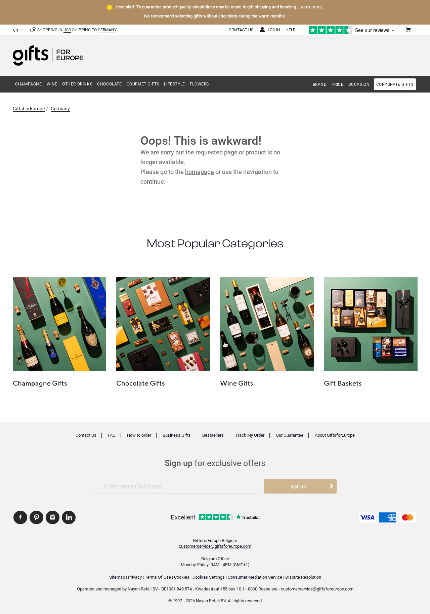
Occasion (359, 84)
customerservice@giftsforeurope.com (215, 546)
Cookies (181, 577)
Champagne (28, 84)
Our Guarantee (289, 435)
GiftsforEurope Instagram (52, 517)
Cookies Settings (208, 577)
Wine (52, 84)
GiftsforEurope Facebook (20, 517)
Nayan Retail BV (143, 588)
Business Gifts (177, 435)
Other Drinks (77, 84)
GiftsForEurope (29, 108)
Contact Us (241, 30)
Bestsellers (213, 435)
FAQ (112, 435)
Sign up (298, 486)
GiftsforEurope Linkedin (69, 517)
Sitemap (117, 577)
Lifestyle (174, 84)
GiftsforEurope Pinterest (36, 517)
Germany (107, 30)
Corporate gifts (395, 84)
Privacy (135, 577)
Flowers (199, 84)
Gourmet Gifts (143, 84)
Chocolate (109, 84)
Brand (320, 84)
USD (67, 30)
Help (291, 30)
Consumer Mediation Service (255, 577)
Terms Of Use (158, 577)
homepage (199, 171)
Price (338, 84)
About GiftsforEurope (335, 435)
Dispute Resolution (303, 577)
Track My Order (249, 435)
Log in (274, 30)
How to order (139, 435)
